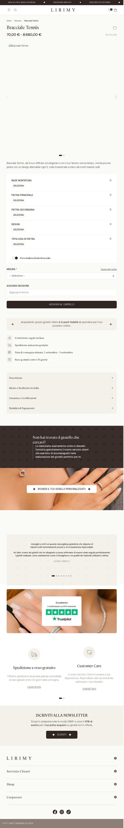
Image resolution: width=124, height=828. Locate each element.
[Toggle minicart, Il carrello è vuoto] (115, 10)
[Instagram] (62, 812)
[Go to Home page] (63, 9)
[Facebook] (55, 812)
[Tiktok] (68, 812)
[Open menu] (9, 10)
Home (9, 21)
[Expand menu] (115, 758)
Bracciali (18, 21)
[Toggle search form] (15, 10)
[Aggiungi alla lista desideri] (115, 28)
